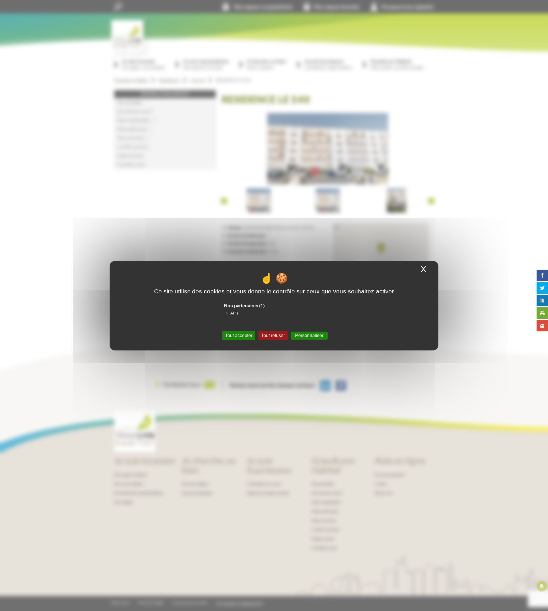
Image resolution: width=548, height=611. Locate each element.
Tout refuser (273, 335)
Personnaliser (309, 335)
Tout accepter (238, 335)
